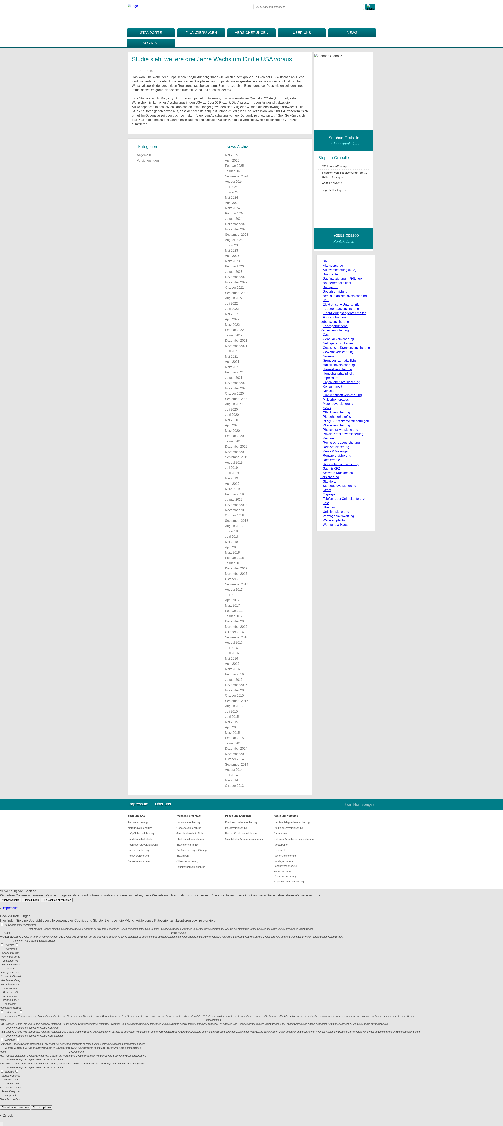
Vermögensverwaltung (338, 516)
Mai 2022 (231, 314)
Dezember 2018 (236, 504)
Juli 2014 (231, 775)
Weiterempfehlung (335, 520)
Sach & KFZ (331, 468)
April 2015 (232, 727)
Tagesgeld (330, 494)
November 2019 (236, 452)
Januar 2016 (233, 679)
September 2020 (236, 399)
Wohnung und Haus (188, 815)
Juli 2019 (231, 467)
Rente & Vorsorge (335, 451)
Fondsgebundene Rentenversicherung (285, 874)
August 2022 (234, 298)
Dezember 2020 (236, 383)
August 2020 (234, 404)
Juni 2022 (232, 308)
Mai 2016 (231, 658)
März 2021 (232, 367)
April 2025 (232, 160)
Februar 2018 (234, 557)
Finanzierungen (201, 33)
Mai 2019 (231, 478)
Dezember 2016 (236, 621)
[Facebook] (374, 18)
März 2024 (232, 208)
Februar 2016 (234, 674)
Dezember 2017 (236, 568)
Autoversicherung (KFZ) (339, 270)
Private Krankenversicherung (343, 434)
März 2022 (232, 324)
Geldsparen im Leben (338, 343)
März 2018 (232, 552)
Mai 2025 (231, 155)
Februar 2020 (234, 436)
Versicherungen (251, 33)
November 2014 (236, 754)
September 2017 (236, 584)
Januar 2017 (233, 616)
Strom (327, 490)
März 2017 (232, 605)
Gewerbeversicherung (338, 352)
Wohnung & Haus (335, 524)
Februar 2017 (234, 610)
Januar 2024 (233, 218)
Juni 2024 (232, 192)
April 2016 (232, 663)
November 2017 (236, 573)
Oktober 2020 (234, 393)
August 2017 (234, 589)
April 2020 (232, 425)
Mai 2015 (231, 722)
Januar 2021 (233, 377)
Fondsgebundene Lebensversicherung (285, 863)
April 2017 (232, 600)
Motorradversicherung (338, 403)
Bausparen (330, 287)
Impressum (330, 378)
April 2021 (232, 361)
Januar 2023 (233, 271)
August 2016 (234, 642)
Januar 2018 (233, 563)
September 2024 (236, 176)
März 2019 (232, 489)
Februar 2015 (234, 738)
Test (326, 503)
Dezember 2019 (236, 446)
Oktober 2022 (234, 287)
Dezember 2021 (236, 340)
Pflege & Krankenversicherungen (346, 421)
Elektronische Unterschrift (341, 304)
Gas (326, 334)
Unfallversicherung (336, 511)
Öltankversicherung (336, 412)
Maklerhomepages (336, 399)
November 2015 (236, 690)
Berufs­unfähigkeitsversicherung (345, 295)
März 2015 (232, 732)
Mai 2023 (231, 250)
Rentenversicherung (337, 455)
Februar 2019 (234, 494)
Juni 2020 (232, 414)
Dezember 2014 (236, 748)
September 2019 (236, 457)
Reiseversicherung (336, 447)
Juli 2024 (231, 187)
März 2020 (232, 430)
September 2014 (236, 764)
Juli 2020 (231, 409)
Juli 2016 (231, 648)
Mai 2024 (231, 197)
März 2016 (232, 669)
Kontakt (151, 43)
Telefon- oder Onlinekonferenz (344, 498)
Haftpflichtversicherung (339, 365)
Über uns (302, 33)
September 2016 (236, 637)
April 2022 (232, 319)
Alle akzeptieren (42, 1107)
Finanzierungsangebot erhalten (344, 313)
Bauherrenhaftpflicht (337, 283)
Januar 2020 (233, 441)
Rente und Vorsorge (286, 815)
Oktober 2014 (234, 759)
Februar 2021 (234, 372)
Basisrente (330, 274)
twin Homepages (359, 804)
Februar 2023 (234, 266)
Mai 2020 (231, 420)
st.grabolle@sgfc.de (334, 190)
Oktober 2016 (234, 632)
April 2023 (232, 255)
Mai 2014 (231, 780)
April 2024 (232, 202)
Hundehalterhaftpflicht (338, 373)
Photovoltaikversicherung (340, 429)
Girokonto (329, 356)
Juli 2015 (231, 711)
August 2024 (234, 181)
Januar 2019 (233, 499)
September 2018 (236, 520)
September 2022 (236, 293)
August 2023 (234, 240)
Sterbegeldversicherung (339, 485)
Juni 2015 (232, 716)
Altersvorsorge (333, 265)
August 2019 (234, 462)
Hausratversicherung (337, 369)
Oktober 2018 (234, 515)
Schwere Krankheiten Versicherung (294, 839)
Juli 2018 (231, 531)
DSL (326, 300)
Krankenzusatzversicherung (342, 395)
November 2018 (236, 510)
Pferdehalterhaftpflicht (338, 416)
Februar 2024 (234, 213)
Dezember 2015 (236, 685)
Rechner (329, 438)
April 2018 (232, 547)
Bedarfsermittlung (335, 291)
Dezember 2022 (236, 277)
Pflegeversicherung (336, 425)
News (352, 33)
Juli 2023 (231, 245)
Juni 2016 (232, 653)
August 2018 (234, 526)
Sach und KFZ (136, 815)
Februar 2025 (234, 165)
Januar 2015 (233, 743)
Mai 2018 (231, 542)
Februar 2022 (234, 330)
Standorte (151, 33)
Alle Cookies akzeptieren (57, 899)
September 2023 (236, 234)
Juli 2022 (231, 303)
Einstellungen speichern (15, 1107)
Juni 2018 (232, 536)
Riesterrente (331, 460)
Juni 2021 (232, 351)
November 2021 (236, 346)
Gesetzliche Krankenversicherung (346, 347)
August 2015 (234, 706)
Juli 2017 (231, 595)
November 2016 (236, 626)
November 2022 (236, 282)
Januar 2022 (233, 335)
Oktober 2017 (234, 579)
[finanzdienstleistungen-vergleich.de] (133, 6)
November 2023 (236, 229)
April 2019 (232, 483)
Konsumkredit (332, 386)
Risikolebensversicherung (341, 464)
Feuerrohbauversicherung (341, 308)
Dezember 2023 (236, 224)
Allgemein (144, 155)
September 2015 (236, 701)
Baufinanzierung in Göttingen (343, 278)
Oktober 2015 (234, 695)
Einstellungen (31, 899)
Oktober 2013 (234, 785)
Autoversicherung (138, 822)
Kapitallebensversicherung (341, 382)
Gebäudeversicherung (338, 339)
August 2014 (234, 769)
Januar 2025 (233, 171)
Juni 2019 (232, 473)
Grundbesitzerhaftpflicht (339, 360)
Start (326, 261)
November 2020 (236, 388)
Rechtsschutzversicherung (341, 442)
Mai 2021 (231, 356)
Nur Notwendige (10, 899)
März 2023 (232, 261)
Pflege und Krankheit (238, 815)
